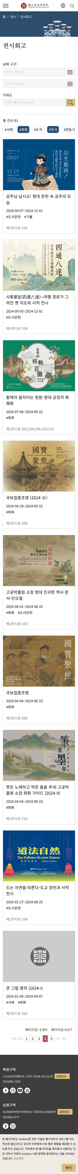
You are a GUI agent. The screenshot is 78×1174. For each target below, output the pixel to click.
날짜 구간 (10, 64)
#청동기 (69, 129)
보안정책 (18, 1158)
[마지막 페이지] (63, 1039)
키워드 (7, 95)
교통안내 (61, 1076)
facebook (6, 1090)
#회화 (23, 129)
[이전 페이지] (20, 1039)
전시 (13, 16)
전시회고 (26, 16)
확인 (69, 1167)
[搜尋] (73, 5)
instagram (13, 1090)
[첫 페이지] (14, 1039)
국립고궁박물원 (34, 5)
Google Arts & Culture (27, 1090)
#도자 (38, 129)
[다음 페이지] (57, 1039)
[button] (5, 5)
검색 (70, 102)
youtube (20, 1090)
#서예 (9, 129)
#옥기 (53, 129)
